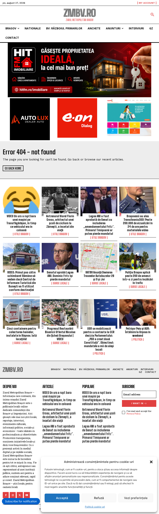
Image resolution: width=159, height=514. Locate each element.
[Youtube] (27, 495)
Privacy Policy (133, 413)
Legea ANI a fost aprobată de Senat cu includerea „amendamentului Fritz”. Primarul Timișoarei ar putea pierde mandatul (98, 224)
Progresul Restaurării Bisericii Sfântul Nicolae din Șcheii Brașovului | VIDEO (60, 334)
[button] (151, 462)
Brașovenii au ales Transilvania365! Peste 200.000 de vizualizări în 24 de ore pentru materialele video (138, 223)
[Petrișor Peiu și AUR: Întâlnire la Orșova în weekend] (137, 314)
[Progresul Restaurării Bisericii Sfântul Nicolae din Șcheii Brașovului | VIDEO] (60, 314)
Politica (98, 353)
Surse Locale (60, 283)
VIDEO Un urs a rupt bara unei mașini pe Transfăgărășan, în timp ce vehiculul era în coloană (21, 223)
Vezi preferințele (136, 498)
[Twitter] (20, 495)
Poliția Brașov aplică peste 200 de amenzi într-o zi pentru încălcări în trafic (138, 278)
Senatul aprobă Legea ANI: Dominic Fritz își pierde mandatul (60, 276)
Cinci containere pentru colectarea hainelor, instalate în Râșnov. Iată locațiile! (21, 334)
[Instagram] (13, 495)
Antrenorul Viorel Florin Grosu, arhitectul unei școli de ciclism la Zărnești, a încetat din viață (60, 223)
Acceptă (62, 498)
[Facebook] (6, 495)
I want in (137, 403)
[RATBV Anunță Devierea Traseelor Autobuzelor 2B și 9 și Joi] (98, 257)
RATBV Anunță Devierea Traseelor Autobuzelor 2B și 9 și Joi (99, 276)
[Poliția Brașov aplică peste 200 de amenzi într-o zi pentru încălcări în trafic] (137, 257)
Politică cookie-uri (95, 506)
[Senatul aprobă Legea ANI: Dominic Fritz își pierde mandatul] (60, 257)
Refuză (99, 498)
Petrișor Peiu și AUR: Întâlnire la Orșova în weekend (137, 332)
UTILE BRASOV (21, 234)
